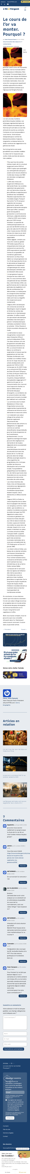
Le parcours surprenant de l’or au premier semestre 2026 (14, 776)
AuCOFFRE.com (12, 2)
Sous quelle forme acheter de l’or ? (13, 1148)
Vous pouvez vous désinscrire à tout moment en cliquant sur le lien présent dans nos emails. (15, 1113)
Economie (9, 41)
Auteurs (3, 2)
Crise (4, 41)
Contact (5, 1136)
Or (20, 41)
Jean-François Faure (10, 39)
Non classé (16, 41)
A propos (5, 1126)
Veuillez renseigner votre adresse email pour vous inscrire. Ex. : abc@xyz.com (14, 1096)
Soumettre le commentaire (13, 1049)
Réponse (23, 840)
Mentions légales (8, 1133)
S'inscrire (10, 1118)
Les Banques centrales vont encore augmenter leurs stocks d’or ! (14, 802)
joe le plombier (12, 888)
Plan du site (6, 1129)
